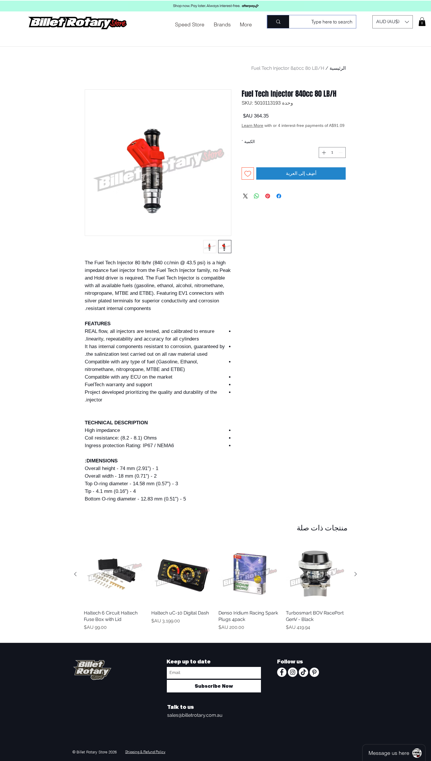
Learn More (301, 131)
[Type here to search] (278, 21)
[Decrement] (341, 158)
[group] (215, 590)
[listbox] (392, 21)
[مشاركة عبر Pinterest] (267, 201)
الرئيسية (338, 68)
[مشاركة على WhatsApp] (256, 201)
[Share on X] (245, 201)
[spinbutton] (332, 158)
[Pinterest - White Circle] (314, 672)
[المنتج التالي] (75, 574)
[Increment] (323, 158)
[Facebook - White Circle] (281, 672)
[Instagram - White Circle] (292, 672)
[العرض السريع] (316, 574)
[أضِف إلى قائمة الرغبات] (248, 179)
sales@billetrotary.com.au (195, 715)
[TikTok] (303, 672)
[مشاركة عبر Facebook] (278, 201)
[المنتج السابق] (355, 574)
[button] (392, 21)
